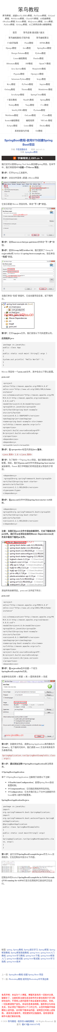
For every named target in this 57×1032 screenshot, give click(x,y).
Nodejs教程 (14, 104)
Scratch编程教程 (12, 120)
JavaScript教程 (17, 94)
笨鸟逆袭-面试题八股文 (33, 32)
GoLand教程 (30, 115)
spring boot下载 (33, 955)
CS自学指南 (12, 42)
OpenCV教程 (45, 63)
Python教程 (40, 53)
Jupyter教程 (45, 84)
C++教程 (44, 104)
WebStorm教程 (11, 115)
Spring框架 (44, 949)
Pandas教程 (38, 58)
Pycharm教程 (39, 110)
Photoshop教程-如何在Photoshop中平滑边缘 (28, 979)
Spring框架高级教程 (20, 952)
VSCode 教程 (46, 120)
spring (9, 949)
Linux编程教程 (20, 58)
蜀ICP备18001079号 (31, 1024)
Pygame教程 (19, 73)
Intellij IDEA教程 (19, 110)
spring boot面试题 (15, 958)
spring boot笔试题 (32, 958)
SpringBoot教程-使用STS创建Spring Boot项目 (28, 142)
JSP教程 (29, 63)
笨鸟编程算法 (42, 37)
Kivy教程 (11, 84)
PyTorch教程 (27, 84)
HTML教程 (45, 42)
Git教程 (39, 130)
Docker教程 (45, 125)
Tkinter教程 (27, 89)
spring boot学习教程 (16, 955)
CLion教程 (47, 115)
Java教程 (27, 48)
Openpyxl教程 (37, 73)
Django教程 (11, 48)
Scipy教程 (41, 79)
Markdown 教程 (45, 89)
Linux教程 (28, 125)
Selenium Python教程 (20, 79)
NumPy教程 (28, 99)
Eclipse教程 (12, 125)
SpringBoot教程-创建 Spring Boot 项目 (26, 974)
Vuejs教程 (29, 104)
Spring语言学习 (31, 949)
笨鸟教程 (28, 9)
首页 (15, 32)
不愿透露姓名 (21, 149)
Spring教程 (45, 99)
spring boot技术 (14, 961)
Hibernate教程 (12, 63)
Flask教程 (29, 42)
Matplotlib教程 (39, 68)
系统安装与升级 (22, 130)
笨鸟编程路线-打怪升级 (19, 37)
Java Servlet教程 (18, 68)
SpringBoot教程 (44, 48)
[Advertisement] (28, 916)
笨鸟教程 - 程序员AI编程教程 (21, 1021)
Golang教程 (10, 89)
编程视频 (30, 120)
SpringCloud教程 (38, 94)
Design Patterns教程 (20, 53)
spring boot (35, 952)
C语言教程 (12, 99)
